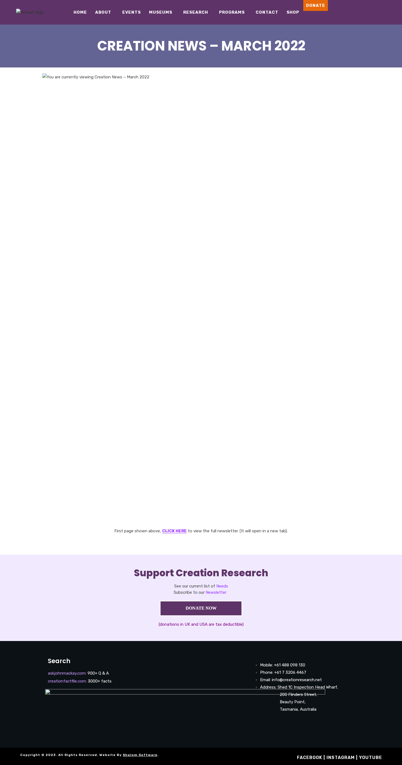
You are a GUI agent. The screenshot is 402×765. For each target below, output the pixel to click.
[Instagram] (372, 12)
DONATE (315, 5)
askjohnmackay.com (67, 673)
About (103, 12)
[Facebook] (364, 12)
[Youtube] (381, 12)
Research (195, 12)
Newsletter (216, 592)
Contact (267, 12)
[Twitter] (389, 12)
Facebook (309, 757)
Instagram (341, 757)
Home (80, 12)
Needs (222, 586)
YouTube (370, 757)
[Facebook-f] (259, 724)
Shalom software (140, 755)
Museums (160, 12)
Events (131, 12)
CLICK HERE (174, 530)
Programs (232, 12)
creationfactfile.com (67, 681)
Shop (293, 12)
